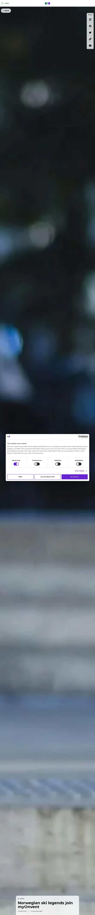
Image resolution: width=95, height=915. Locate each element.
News (22, 898)
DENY (20, 477)
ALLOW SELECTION (47, 477)
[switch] (37, 464)
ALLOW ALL (74, 477)
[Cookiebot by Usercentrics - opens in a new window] (80, 436)
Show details (79, 471)
